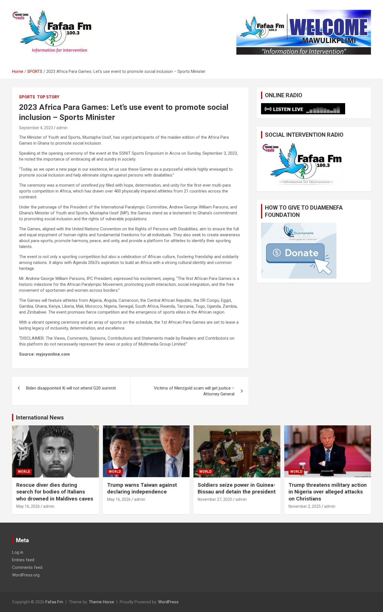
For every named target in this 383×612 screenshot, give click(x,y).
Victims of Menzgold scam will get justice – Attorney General (194, 391)
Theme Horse (101, 601)
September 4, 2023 (36, 128)
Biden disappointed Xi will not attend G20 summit (71, 388)
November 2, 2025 (305, 506)
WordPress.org (26, 575)
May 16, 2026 (28, 506)
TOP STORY (48, 97)
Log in (17, 552)
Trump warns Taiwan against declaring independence (142, 488)
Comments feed (27, 567)
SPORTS (27, 97)
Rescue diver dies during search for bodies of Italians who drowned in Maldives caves (54, 492)
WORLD (24, 472)
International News (40, 417)
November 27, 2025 (215, 499)
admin (62, 128)
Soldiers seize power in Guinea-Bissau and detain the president (237, 488)
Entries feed (23, 559)
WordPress (168, 601)
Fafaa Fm (54, 601)
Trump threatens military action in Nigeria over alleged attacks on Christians (328, 492)
